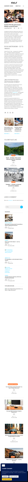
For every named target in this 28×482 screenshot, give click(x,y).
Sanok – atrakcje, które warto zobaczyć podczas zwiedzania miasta (13, 159)
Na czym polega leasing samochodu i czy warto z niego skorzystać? (14, 387)
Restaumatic (15, 92)
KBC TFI (14, 164)
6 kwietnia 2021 (13, 165)
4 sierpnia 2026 (11, 228)
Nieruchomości (8, 223)
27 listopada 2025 (11, 281)
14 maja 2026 (10, 263)
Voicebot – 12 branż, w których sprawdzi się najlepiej (13, 185)
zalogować (10, 200)
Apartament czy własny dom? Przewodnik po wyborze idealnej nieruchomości (13, 225)
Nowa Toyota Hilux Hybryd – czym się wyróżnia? (12, 242)
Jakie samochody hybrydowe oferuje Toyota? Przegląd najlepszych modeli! (14, 436)
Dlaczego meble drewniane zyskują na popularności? (14, 412)
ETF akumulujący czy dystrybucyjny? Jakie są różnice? (13, 260)
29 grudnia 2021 (13, 191)
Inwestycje (7, 258)
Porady (6, 240)
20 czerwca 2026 (11, 245)
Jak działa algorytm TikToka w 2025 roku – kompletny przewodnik (13, 277)
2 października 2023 (8, 28)
